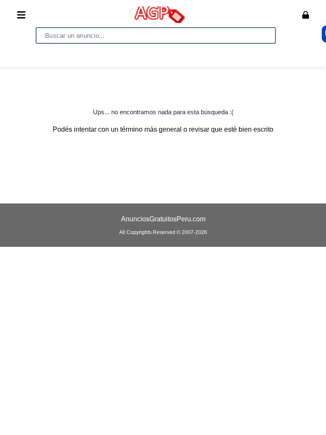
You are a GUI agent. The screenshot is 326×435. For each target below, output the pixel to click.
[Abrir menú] (21, 15)
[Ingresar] (305, 15)
